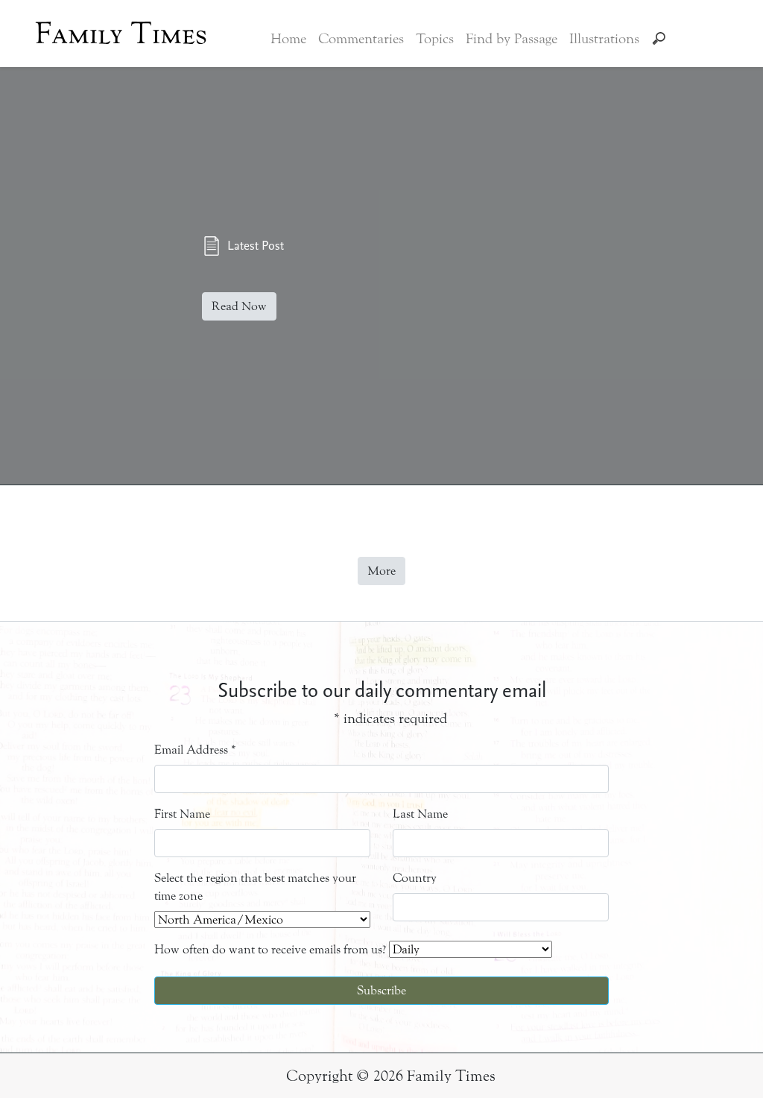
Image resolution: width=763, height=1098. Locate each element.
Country (415, 878)
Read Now (239, 306)
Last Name (420, 814)
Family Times (121, 33)
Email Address (195, 749)
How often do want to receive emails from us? (270, 949)
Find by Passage (511, 39)
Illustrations (604, 39)
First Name (182, 814)
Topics (435, 39)
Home (288, 39)
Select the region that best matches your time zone (255, 887)
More (381, 571)
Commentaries (361, 39)
